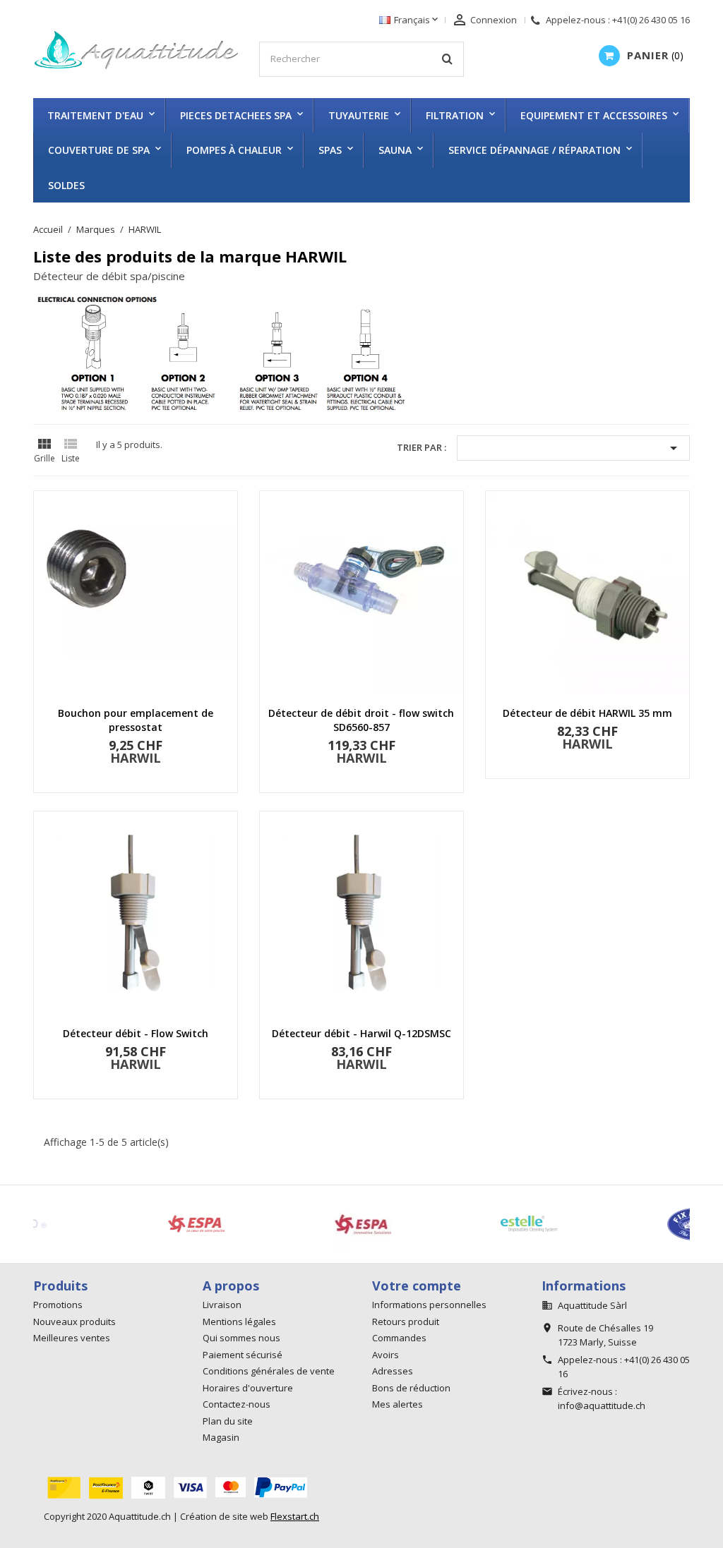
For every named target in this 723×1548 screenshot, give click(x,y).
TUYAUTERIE (358, 115)
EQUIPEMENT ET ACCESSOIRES (593, 115)
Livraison (222, 1304)
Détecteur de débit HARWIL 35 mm (587, 713)
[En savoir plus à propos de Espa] (125, 1224)
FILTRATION (455, 115)
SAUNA (395, 150)
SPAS (330, 150)
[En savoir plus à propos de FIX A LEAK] (624, 1224)
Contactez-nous (236, 1404)
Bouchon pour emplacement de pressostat (135, 720)
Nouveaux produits (74, 1321)
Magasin (221, 1437)
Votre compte (416, 1285)
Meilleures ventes (71, 1337)
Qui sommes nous (241, 1337)
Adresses (392, 1371)
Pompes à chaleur (234, 150)
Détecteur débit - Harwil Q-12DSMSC (361, 1033)
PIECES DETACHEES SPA (236, 115)
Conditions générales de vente (269, 1371)
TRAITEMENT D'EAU (95, 115)
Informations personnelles (429, 1304)
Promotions (58, 1304)
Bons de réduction (411, 1387)
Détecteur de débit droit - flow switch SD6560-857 (361, 720)
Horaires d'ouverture (248, 1387)
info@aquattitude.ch (601, 1405)
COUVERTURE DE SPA (99, 150)
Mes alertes (397, 1404)
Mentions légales (239, 1321)
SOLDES (66, 185)
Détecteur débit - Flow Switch (135, 1033)
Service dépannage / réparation (534, 150)
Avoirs (385, 1354)
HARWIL (135, 757)
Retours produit (405, 1321)
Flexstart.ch (294, 1516)
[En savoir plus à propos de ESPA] (292, 1224)
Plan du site (228, 1421)
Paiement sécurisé (242, 1354)
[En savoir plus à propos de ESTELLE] (457, 1224)
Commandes (399, 1337)
